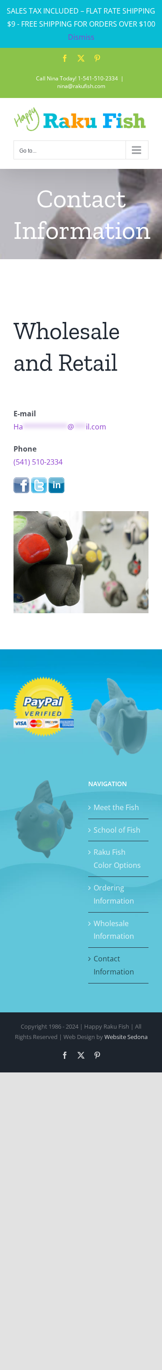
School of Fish (117, 830)
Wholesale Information (114, 929)
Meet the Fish (116, 807)
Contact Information (114, 965)
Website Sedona (126, 1037)
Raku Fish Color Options (117, 858)
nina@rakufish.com (81, 86)
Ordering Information (114, 894)
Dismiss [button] (81, 37)
